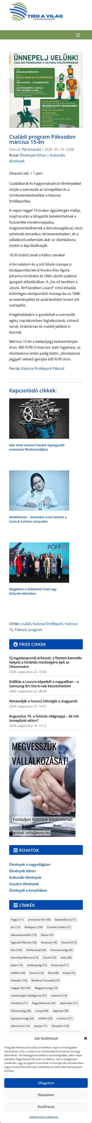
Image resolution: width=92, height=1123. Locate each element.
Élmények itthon (33, 155)
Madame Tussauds (45, 980)
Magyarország (46, 988)
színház (45, 1018)
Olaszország (21, 1011)
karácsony (60, 965)
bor (15, 927)
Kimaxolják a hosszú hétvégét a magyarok (43, 701)
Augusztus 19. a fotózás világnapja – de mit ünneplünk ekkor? (44, 718)
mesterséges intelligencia (29, 995)
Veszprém (60, 1026)
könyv (69, 973)
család (26, 623)
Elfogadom (46, 1083)
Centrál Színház (59, 927)
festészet (49, 942)
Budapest (34, 927)
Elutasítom (46, 1095)
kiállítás (18, 973)
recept (41, 1011)
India (66, 957)
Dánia (47, 935)
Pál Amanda (31, 149)
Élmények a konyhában (28, 891)
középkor (19, 980)
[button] (85, 1038)
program (35, 629)
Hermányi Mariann (25, 957)
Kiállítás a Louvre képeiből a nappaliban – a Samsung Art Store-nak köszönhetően (44, 683)
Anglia (17, 919)
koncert (37, 973)
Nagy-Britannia (43, 1003)
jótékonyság (37, 965)
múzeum (59, 995)
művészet (19, 1003)
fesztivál (69, 942)
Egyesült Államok (24, 942)
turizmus (65, 1018)
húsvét (49, 957)
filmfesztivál (36, 950)
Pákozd (21, 629)
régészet (60, 1011)
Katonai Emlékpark (48, 623)
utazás (40, 1026)
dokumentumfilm (24, 935)
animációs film (39, 919)
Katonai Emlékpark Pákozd (42, 368)
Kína (53, 973)
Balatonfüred (65, 919)
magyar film (21, 988)
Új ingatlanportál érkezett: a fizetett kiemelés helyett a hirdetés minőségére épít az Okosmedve (45, 662)
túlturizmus (20, 1026)
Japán (17, 965)
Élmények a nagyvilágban (29, 865)
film (16, 950)
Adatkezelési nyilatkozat (44, 1117)
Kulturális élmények (25, 878)
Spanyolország (22, 1018)
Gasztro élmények (24, 884)
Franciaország (61, 950)
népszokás (69, 1003)
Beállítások (46, 1106)
